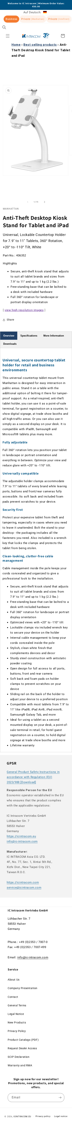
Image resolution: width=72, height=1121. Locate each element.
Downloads (10, 343)
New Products (17, 1022)
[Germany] (45, 12)
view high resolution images (24, 310)
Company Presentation (22, 988)
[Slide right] (44, 202)
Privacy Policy (17, 1031)
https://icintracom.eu (21, 836)
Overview (8, 335)
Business (11, 18)
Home (16, 45)
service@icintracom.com (24, 887)
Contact (13, 996)
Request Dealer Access (22, 1048)
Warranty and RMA (20, 1065)
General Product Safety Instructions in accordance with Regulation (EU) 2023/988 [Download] (33, 777)
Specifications (28, 335)
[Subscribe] (60, 1097)
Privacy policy (43, 1116)
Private (32, 18)
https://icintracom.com (23, 882)
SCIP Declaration (19, 1056)
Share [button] (10, 319)
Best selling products (40, 45)
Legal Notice (16, 1013)
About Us (14, 979)
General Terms (17, 1005)
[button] (4, 27)
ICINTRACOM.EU (22, 1116)
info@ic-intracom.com (22, 841)
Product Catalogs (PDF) (23, 1039)
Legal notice (60, 1116)
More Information (53, 335)
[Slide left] (27, 202)
